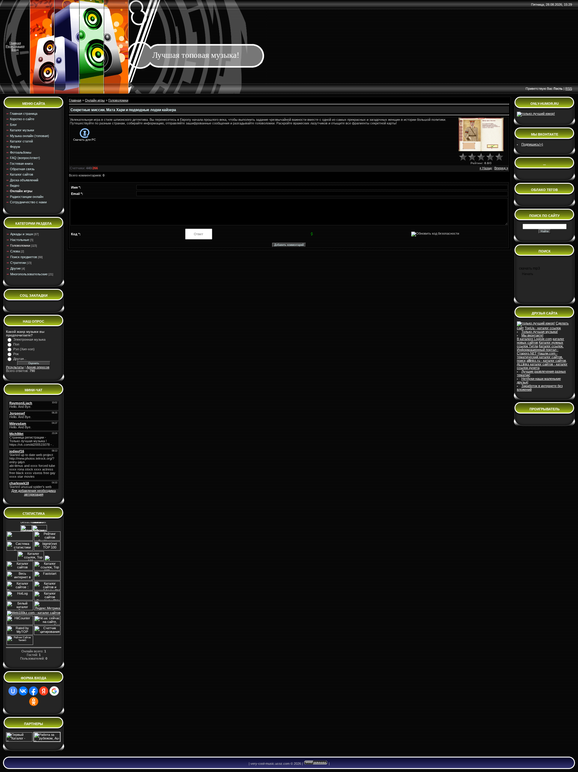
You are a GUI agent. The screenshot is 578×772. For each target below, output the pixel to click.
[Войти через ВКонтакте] (23, 690)
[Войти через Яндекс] (43, 690)
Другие (15, 268)
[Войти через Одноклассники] (33, 701)
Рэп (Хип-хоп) (24, 349)
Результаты (15, 367)
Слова (15, 251)
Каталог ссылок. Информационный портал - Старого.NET (540, 349)
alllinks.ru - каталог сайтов (546, 360)
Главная (15, 43)
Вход (15, 49)
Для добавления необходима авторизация (33, 492)
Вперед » (501, 168)
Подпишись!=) (532, 144)
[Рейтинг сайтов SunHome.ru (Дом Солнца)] (47, 539)
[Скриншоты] (481, 134)
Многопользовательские (29, 274)
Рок (16, 354)
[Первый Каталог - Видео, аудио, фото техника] (19, 740)
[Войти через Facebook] (33, 690)
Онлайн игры (95, 100)
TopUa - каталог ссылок (543, 328)
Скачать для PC (84, 139)
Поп (16, 344)
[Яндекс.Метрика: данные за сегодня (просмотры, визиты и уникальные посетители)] (47, 605)
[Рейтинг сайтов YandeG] (20, 644)
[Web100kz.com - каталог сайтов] (34, 612)
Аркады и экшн (21, 234)
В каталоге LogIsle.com (534, 339)
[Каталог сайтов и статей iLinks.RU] (47, 589)
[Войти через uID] (12, 690)
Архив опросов (37, 367)
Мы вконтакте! (532, 335)
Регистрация (15, 46)
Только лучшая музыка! (539, 331)
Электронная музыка (29, 339)
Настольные (19, 240)
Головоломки (20, 245)
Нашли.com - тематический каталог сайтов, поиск (540, 357)
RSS (568, 88)
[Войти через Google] (54, 691)
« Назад (486, 168)
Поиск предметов (23, 257)
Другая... (19, 359)
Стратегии (18, 262)
